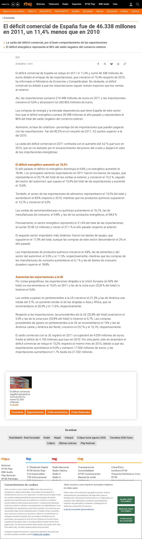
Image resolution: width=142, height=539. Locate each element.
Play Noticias (88, 443)
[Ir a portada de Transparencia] (109, 460)
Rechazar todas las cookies (126, 510)
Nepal (57, 437)
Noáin (47, 437)
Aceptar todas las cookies (126, 500)
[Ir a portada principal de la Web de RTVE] (13, 459)
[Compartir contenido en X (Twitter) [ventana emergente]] (105, 63)
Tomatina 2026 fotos (121, 437)
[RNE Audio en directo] (18, 4)
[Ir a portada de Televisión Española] (38, 460)
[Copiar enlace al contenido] (124, 63)
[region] (71, 509)
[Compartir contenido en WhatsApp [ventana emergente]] (118, 63)
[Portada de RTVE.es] (28, 4)
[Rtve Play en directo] (13, 4)
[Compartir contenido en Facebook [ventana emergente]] (98, 63)
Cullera (51, 443)
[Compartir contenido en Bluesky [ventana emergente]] (111, 63)
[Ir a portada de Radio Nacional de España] (64, 460)
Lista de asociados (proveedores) (79, 509)
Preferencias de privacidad (126, 520)
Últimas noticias (68, 443)
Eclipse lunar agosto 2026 (91, 437)
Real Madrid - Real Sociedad (24, 437)
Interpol (69, 437)
